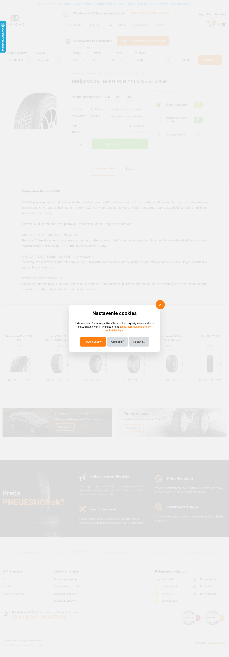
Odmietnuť (117, 341)
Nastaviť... (139, 341)
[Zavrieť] (160, 304)
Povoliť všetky (93, 341)
